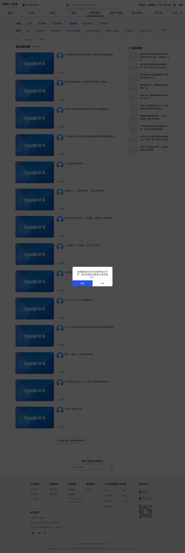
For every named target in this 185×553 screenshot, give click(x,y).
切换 (102, 283)
